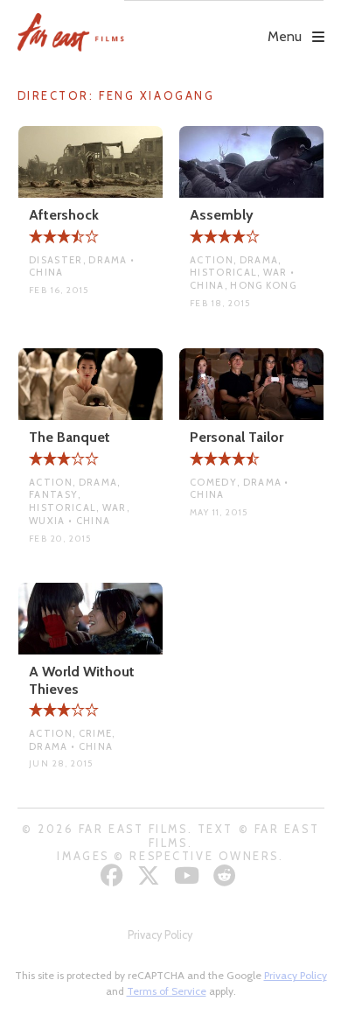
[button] (224, 23)
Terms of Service (166, 991)
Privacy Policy (160, 935)
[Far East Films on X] (150, 875)
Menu (285, 36)
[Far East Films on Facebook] (114, 875)
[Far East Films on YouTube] (189, 875)
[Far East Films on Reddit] (226, 875)
